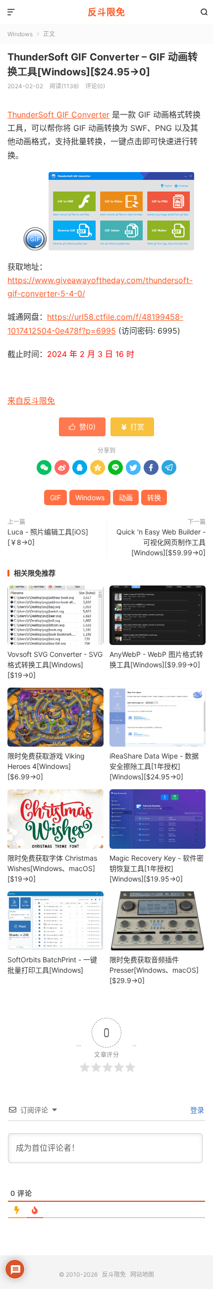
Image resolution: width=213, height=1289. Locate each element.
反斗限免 (106, 12)
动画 (126, 497)
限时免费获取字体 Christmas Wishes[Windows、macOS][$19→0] (52, 868)
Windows (20, 34)
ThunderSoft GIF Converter (58, 114)
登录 (196, 1110)
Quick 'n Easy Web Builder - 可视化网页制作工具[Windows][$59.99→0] (161, 542)
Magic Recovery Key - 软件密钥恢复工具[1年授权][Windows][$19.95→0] (156, 868)
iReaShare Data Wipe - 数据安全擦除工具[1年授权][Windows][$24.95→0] (154, 766)
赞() (82, 426)
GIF (55, 497)
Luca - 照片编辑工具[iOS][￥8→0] (47, 536)
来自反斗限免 (31, 401)
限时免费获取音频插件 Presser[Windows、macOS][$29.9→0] (154, 970)
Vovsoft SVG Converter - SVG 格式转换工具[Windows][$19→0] (55, 664)
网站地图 (142, 1274)
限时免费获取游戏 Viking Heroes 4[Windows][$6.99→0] (46, 766)
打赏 (132, 426)
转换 (154, 497)
